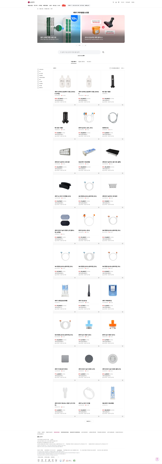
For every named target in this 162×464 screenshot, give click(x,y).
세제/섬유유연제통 (42, 77)
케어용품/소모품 (46, 8)
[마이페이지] (116, 2)
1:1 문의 (52, 439)
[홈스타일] (63, 5)
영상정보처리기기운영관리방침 (75, 432)
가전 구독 (35, 5)
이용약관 (43, 432)
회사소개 (122, 2)
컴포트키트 (41, 87)
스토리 (50, 5)
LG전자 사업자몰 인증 (110, 432)
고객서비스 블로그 (47, 457)
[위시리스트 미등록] (74, 104)
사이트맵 (38, 432)
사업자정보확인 (59, 450)
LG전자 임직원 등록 (84, 432)
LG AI (58, 5)
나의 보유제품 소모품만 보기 (115, 68)
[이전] (76, 45)
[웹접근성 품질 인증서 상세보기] (74, 461)
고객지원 (40, 5)
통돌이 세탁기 (81, 61)
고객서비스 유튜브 (40, 457)
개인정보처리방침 (56, 432)
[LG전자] (31, 2)
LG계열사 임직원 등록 (92, 432)
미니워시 (89, 61)
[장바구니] (118, 2)
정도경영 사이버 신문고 (119, 432)
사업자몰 (132, 2)
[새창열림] (70, 5)
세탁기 (52, 8)
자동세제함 (41, 83)
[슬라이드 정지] (85, 45)
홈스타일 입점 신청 (40, 433)
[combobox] (123, 68)
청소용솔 (40, 85)
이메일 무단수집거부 (49, 432)
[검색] (113, 2)
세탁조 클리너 (41, 69)
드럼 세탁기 (73, 61)
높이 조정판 (41, 73)
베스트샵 (54, 5)
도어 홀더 (40, 81)
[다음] (83, 45)
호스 (40, 71)
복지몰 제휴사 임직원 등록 (101, 432)
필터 (40, 79)
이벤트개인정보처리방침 (65, 432)
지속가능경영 (128, 2)
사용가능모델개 (59, 100)
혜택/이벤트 (45, 5)
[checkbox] (38, 69)
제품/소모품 (30, 5)
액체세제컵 (41, 75)
